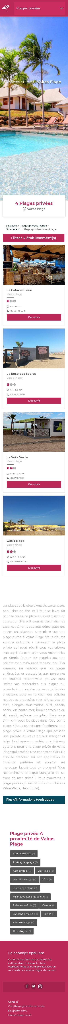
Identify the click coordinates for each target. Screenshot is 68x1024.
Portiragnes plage (25, 862)
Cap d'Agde (22, 870)
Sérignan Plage (24, 853)
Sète (47, 879)
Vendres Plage (23, 922)
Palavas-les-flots (24, 905)
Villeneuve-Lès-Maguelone (30, 896)
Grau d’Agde (22, 931)
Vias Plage (46, 870)
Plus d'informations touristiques (30, 799)
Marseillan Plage (24, 879)
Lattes (49, 913)
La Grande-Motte (25, 913)
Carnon (48, 905)
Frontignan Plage (25, 887)
